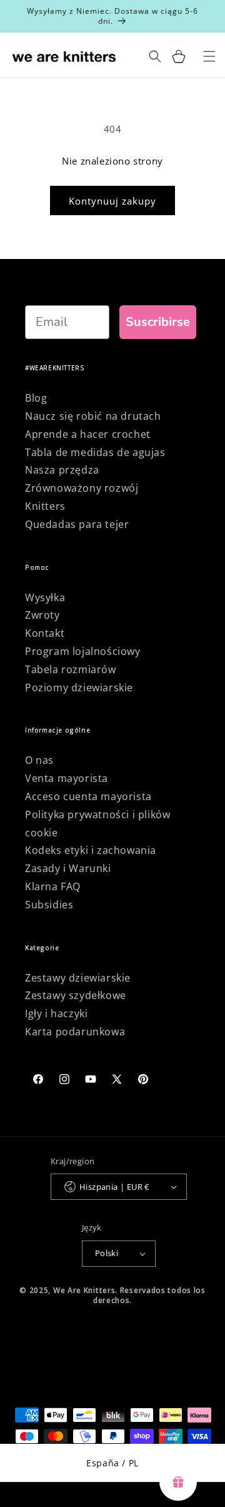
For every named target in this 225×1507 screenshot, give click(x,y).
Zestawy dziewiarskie (78, 978)
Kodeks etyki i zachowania (90, 850)
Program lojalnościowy (83, 651)
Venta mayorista (66, 778)
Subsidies (49, 904)
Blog (36, 398)
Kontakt (44, 633)
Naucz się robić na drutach (93, 416)
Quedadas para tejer (77, 524)
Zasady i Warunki (68, 868)
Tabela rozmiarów (70, 669)
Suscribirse (158, 321)
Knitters (45, 506)
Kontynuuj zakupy (112, 201)
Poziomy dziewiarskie (79, 687)
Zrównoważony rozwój (81, 488)
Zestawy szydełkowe (75, 995)
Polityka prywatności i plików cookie (97, 824)
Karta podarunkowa (75, 1031)
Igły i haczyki (56, 1013)
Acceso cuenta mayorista (88, 796)
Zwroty (42, 615)
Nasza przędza (62, 470)
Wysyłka (45, 597)
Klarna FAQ (53, 886)
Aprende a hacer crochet (88, 434)
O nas (39, 760)
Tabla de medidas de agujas (95, 452)
